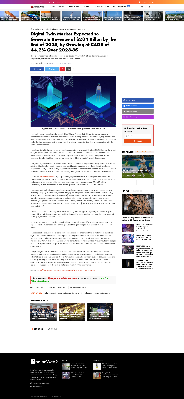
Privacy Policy (49, 2)
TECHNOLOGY (74, 7)
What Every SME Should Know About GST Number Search (79, 375)
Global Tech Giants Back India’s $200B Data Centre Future (143, 237)
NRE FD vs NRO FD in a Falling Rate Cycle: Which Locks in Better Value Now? (110, 367)
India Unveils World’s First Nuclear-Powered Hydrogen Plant (174, 19)
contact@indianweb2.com (41, 383)
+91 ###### (37, 386)
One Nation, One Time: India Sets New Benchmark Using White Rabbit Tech (50, 19)
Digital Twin (39, 29)
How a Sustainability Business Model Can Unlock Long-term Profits (79, 366)
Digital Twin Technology (55, 29)
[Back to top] (179, 394)
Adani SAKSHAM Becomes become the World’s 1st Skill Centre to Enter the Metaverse (77, 293)
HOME (52, 7)
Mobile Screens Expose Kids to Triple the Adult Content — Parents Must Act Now (145, 228)
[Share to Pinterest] (62, 69)
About (40, 2)
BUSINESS (61, 7)
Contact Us (74, 2)
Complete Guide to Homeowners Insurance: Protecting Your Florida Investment (110, 376)
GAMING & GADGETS (101, 7)
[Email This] (68, 69)
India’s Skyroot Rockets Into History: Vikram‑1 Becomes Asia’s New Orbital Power (113, 19)
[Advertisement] (138, 61)
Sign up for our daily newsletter (63, 278)
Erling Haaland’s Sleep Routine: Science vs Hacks (137, 171)
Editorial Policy (62, 2)
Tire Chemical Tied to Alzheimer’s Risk (152, 18)
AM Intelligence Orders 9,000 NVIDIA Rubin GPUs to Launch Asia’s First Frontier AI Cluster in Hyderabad (144, 264)
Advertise (84, 2)
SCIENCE (86, 7)
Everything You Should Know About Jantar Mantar (91, 18)
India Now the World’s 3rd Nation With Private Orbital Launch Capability (71, 19)
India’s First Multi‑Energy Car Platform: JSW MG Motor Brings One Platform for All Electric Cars (133, 20)
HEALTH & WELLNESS (119, 7)
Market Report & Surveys (76, 29)
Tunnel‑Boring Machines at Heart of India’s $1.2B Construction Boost (137, 218)
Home (32, 2)
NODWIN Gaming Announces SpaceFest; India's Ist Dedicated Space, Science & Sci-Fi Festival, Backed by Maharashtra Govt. (144, 251)
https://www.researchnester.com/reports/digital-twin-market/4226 (66, 270)
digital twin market (47, 177)
